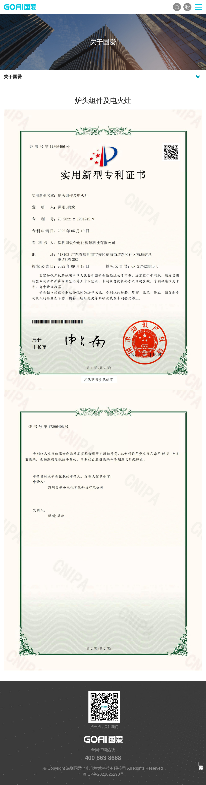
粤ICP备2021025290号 (103, 774)
